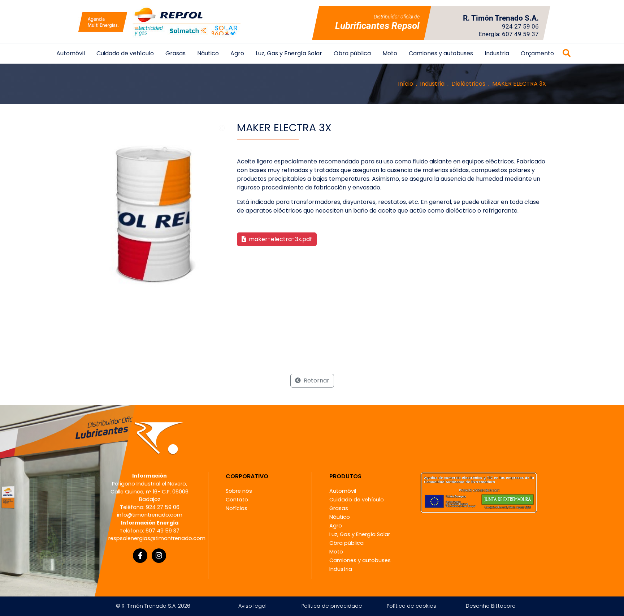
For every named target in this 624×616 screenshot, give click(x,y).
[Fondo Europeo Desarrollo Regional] (478, 492)
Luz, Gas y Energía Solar (289, 53)
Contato (237, 499)
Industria (497, 53)
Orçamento (537, 53)
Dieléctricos (468, 84)
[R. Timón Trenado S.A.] (159, 21)
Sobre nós (239, 491)
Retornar (315, 380)
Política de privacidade (332, 605)
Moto (389, 53)
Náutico (208, 53)
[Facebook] (140, 555)
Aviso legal (252, 605)
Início (405, 84)
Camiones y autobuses (441, 53)
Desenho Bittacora (491, 605)
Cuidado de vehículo (125, 53)
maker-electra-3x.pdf (279, 239)
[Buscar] (566, 53)
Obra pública (352, 53)
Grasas (175, 53)
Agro (237, 53)
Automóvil (70, 53)
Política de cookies (411, 605)
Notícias (236, 508)
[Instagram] (159, 555)
